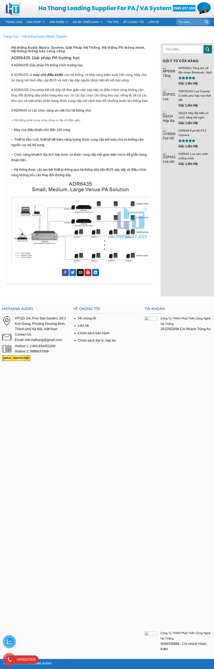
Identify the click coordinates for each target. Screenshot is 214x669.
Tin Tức (113, 22)
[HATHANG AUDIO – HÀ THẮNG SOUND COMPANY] (17, 9)
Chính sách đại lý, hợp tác (97, 340)
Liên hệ (83, 325)
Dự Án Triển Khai (86, 22)
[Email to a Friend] (80, 272)
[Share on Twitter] (72, 272)
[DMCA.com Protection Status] (16, 358)
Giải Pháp (34, 22)
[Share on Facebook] (65, 272)
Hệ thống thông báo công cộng (38, 51)
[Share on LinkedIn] (95, 272)
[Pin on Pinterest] (87, 272)
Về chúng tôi (87, 318)
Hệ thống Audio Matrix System (45, 36)
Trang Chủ (13, 22)
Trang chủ (10, 36)
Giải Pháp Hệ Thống (83, 47)
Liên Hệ (153, 22)
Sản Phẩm (56, 22)
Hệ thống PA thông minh (123, 47)
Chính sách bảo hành (94, 333)
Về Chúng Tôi (133, 22)
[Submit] (206, 22)
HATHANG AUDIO (39, 663)
